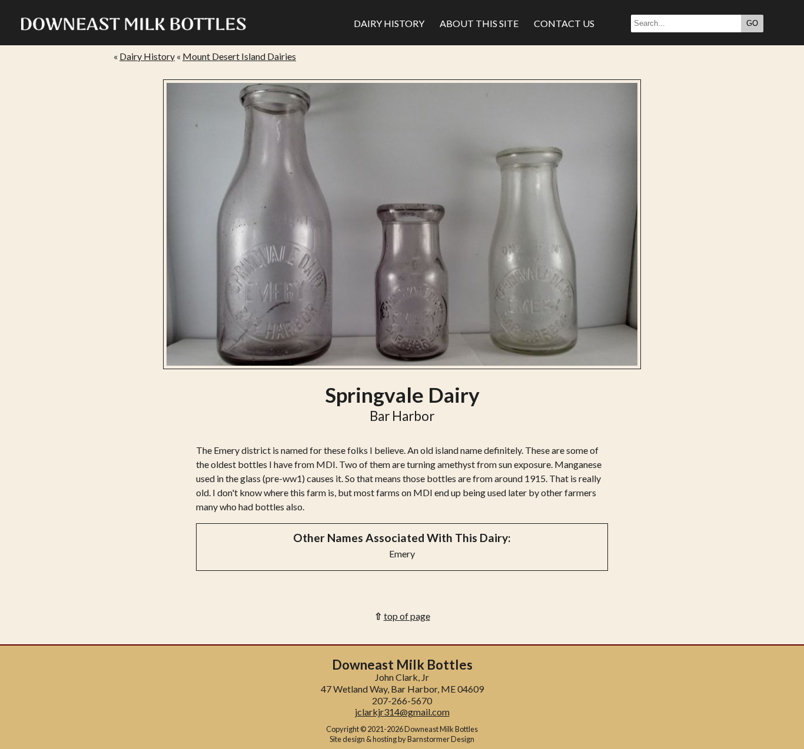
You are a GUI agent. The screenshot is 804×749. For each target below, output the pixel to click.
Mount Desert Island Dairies (239, 56)
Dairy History (147, 56)
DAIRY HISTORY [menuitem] (389, 23)
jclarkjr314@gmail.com (402, 711)
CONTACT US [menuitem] (564, 23)
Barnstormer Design (440, 739)
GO (752, 23)
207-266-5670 (402, 700)
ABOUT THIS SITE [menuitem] (479, 23)
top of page (407, 615)
